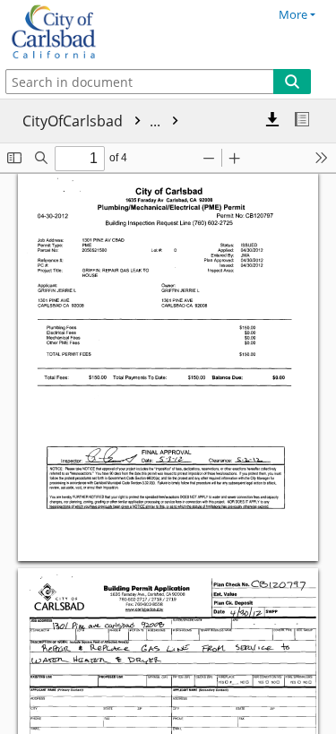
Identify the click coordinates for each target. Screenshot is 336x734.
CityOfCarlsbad (93, 121)
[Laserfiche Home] (76, 32)
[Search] (292, 81)
